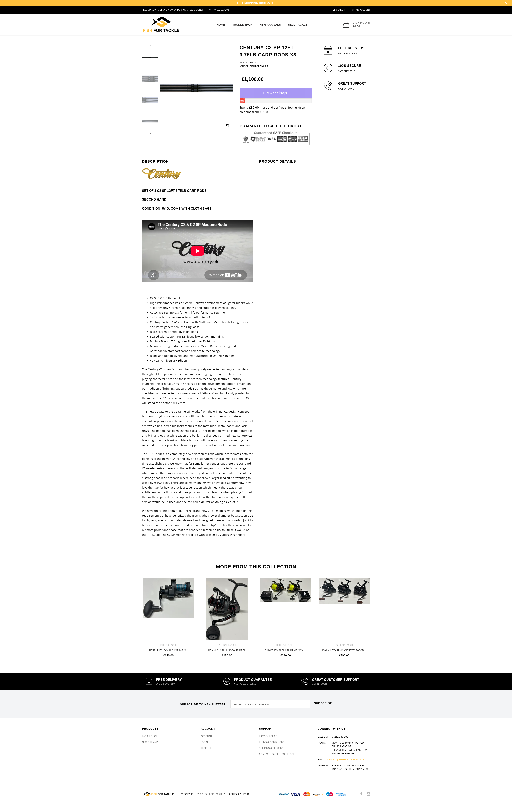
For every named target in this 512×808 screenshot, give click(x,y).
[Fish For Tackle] (158, 794)
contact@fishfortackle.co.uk (345, 759)
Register (206, 748)
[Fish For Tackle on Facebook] (361, 794)
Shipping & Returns (271, 748)
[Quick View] (189, 583)
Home (221, 24)
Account (206, 736)
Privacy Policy (268, 736)
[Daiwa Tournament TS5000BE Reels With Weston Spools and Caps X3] (344, 609)
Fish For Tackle (213, 794)
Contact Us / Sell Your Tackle (278, 754)
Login (204, 742)
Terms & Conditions (271, 742)
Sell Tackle (297, 24)
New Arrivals (270, 24)
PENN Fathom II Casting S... (168, 650)
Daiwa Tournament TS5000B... (344, 650)
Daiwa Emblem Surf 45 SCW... (285, 650)
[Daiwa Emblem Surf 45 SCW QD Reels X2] (285, 609)
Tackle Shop (242, 24)
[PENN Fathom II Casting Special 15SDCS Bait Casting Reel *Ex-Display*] (168, 609)
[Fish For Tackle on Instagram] (368, 794)
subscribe (323, 703)
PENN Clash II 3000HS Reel (227, 650)
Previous (150, 46)
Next (150, 132)
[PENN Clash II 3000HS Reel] (227, 609)
